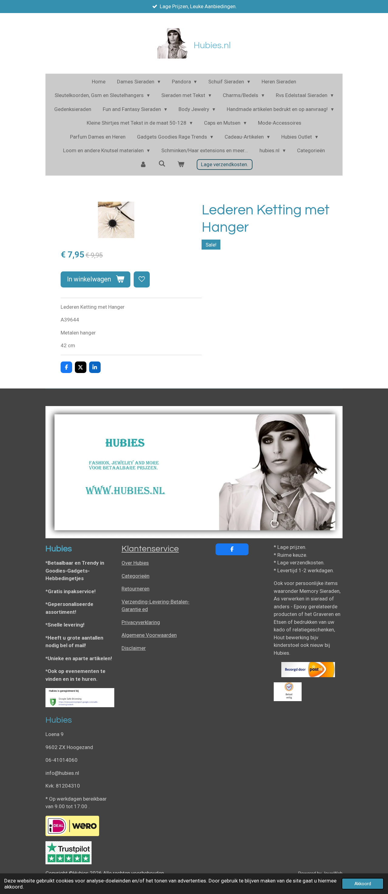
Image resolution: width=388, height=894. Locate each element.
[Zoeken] (162, 163)
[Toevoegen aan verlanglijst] (142, 279)
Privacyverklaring (141, 622)
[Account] (143, 164)
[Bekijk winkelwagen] (181, 164)
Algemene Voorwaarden (149, 635)
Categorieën (135, 576)
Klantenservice (150, 548)
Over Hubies (135, 563)
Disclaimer (134, 648)
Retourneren (135, 589)
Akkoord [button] (362, 883)
